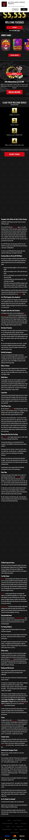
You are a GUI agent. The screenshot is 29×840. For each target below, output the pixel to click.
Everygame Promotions (7, 823)
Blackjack (3, 578)
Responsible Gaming (7, 829)
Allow (24, 9)
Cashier (9, 820)
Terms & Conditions (14, 832)
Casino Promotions (17, 820)
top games (12, 408)
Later (15, 9)
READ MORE (14, 92)
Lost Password (23, 823)
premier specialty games (19, 618)
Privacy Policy (20, 826)
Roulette (3, 593)
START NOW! (14, 154)
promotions (20, 294)
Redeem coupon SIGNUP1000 (14, 135)
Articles (11, 659)
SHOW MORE (14, 55)
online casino (15, 227)
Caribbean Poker (4, 606)
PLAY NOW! (14, 27)
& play (22, 145)
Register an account (14, 115)
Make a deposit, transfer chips (12, 145)
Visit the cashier (14, 125)
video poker (17, 477)
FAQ (13, 826)
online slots (5, 437)
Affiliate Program (23, 829)
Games (16, 823)
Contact (8, 826)
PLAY (5, 44)
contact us (3, 745)
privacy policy (14, 720)
